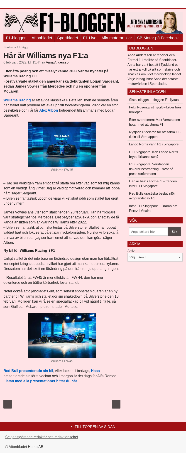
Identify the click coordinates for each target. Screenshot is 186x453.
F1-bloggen (16, 38)
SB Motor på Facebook (158, 38)
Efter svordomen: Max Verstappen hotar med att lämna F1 (154, 122)
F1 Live (89, 38)
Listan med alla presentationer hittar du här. (40, 381)
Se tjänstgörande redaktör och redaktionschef (41, 437)
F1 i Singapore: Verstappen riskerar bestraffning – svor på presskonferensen (151, 169)
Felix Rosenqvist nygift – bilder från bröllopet (155, 109)
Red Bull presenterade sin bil (28, 371)
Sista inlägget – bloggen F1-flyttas (154, 100)
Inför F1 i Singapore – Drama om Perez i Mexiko (153, 208)
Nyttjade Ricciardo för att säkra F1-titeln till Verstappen (155, 134)
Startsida (9, 47)
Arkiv (131, 250)
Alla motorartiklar (116, 38)
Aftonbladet (42, 38)
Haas (95, 371)
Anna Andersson (58, 62)
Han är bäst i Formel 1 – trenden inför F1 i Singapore (153, 183)
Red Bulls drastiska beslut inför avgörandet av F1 (152, 195)
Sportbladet (67, 38)
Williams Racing (17, 100)
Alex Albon (48, 110)
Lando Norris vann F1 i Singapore (154, 144)
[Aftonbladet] (20, 4)
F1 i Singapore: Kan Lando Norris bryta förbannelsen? (153, 154)
